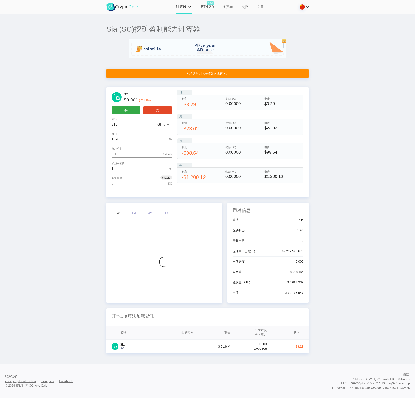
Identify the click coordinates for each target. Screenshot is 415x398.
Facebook (66, 381)
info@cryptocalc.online (20, 381)
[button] (166, 178)
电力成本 (117, 148)
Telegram (47, 381)
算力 (114, 119)
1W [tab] (117, 212)
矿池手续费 (118, 163)
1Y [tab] (166, 212)
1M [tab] (134, 212)
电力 (114, 134)
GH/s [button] (161, 124)
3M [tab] (150, 212)
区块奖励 (117, 178)
